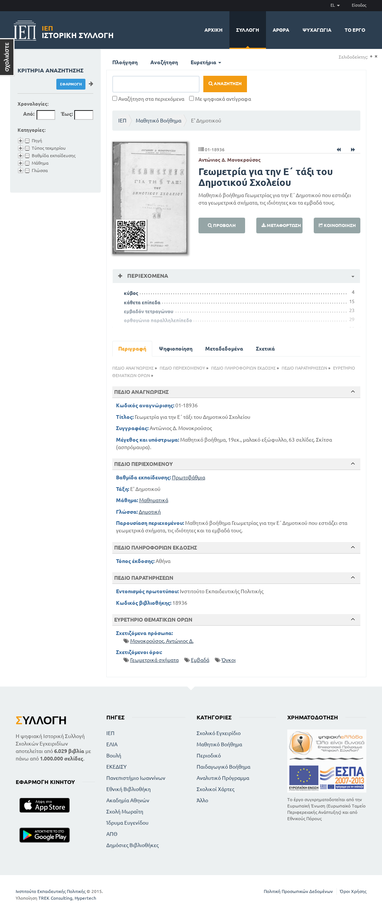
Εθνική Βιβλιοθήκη (128, 789)
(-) (376, 56)
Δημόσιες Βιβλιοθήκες (132, 845)
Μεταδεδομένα (224, 349)
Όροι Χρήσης (353, 891)
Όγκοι (229, 660)
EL (333, 5)
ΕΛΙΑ (112, 744)
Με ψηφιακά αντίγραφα (222, 99)
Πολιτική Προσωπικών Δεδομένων (298, 891)
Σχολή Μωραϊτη (124, 812)
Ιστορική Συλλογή (78, 30)
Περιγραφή (132, 349)
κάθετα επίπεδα (142, 302)
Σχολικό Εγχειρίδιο (219, 733)
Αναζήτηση (164, 62)
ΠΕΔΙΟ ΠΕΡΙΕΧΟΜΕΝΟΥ (182, 368)
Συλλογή (247, 29)
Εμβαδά (200, 660)
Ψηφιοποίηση (175, 349)
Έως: (67, 114)
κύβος (131, 293)
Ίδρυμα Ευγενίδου (127, 823)
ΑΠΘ (112, 834)
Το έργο (355, 29)
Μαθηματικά (153, 500)
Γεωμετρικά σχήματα (154, 660)
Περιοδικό (209, 756)
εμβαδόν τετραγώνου (148, 311)
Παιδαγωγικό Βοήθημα (223, 767)
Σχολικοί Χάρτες (215, 789)
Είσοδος (359, 5)
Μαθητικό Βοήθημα (158, 121)
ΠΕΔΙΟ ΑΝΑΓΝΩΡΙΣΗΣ (133, 368)
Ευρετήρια (204, 62)
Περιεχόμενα (147, 276)
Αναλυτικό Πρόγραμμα (223, 778)
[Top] (353, 391)
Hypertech (85, 898)
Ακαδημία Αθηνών (127, 800)
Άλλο (202, 800)
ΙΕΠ (122, 121)
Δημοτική (150, 512)
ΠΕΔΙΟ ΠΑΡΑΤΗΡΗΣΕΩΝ (304, 368)
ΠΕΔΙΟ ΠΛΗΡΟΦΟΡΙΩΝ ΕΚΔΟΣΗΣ (243, 368)
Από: (28, 114)
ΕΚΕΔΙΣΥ (116, 767)
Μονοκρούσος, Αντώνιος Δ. (162, 641)
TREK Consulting (55, 898)
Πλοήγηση (125, 62)
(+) (371, 56)
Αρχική (213, 29)
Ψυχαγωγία (317, 29)
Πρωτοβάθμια (188, 477)
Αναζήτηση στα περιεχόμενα (150, 99)
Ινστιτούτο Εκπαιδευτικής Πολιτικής (50, 891)
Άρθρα (281, 29)
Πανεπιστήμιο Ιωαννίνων (135, 778)
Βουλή (113, 756)
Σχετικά (265, 349)
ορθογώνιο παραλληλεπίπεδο (158, 320)
